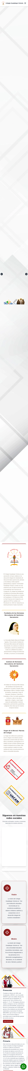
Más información (8, 1021)
